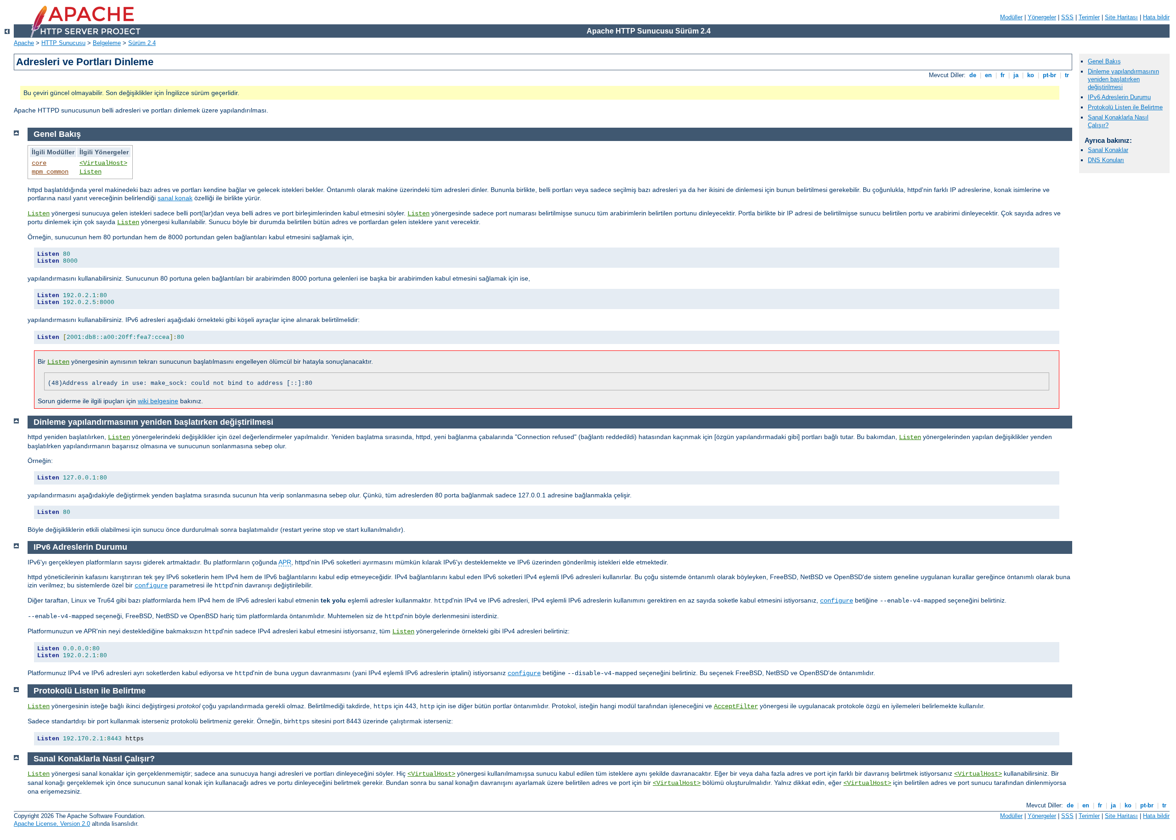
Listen (90, 171)
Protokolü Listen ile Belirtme (1125, 107)
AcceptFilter (736, 706)
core (39, 163)
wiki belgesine (158, 401)
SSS (1067, 17)
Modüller (1011, 17)
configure (151, 585)
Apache (24, 42)
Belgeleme (107, 42)
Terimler (1089, 17)
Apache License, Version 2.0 (52, 823)
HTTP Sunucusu (63, 42)
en (988, 75)
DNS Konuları (1106, 160)
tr (1067, 75)
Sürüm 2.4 (142, 42)
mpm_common (50, 171)
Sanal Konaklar (1108, 150)
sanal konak (175, 198)
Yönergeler (1042, 17)
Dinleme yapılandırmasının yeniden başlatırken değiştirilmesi (1123, 79)
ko (1030, 75)
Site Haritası (1121, 17)
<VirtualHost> (103, 163)
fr (1002, 75)
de (972, 75)
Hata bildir (1156, 17)
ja (1016, 75)
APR (284, 562)
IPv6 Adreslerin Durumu (1119, 97)
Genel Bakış (1104, 61)
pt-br (1049, 75)
